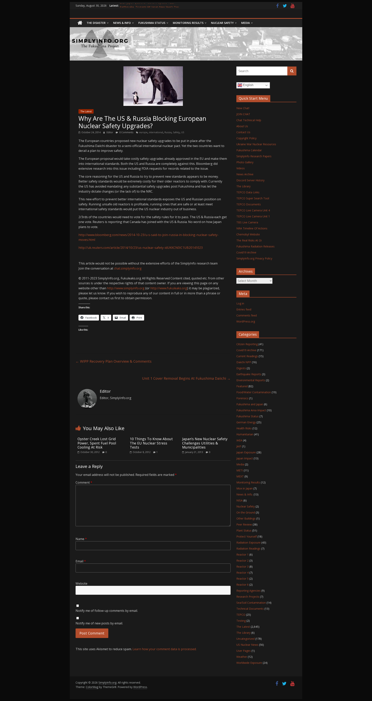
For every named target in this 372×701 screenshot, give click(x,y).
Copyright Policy (246, 138)
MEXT (240, 476)
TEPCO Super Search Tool (252, 198)
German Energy (246, 422)
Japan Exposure (246, 452)
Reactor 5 (242, 578)
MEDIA (245, 23)
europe (143, 132)
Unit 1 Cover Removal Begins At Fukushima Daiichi (186, 378)
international (156, 132)
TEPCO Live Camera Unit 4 (253, 210)
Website (81, 583)
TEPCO (240, 614)
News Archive (244, 174)
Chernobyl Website (248, 234)
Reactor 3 (242, 566)
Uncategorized (245, 638)
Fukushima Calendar (249, 150)
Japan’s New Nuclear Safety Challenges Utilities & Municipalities (204, 443)
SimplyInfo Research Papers (253, 156)
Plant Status (243, 530)
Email (81, 561)
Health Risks (244, 428)
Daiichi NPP (243, 362)
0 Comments (126, 132)
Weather (241, 657)
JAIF (238, 446)
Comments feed (246, 315)
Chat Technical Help (248, 120)
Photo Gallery (244, 162)
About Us (242, 126)
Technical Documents (250, 608)
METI (239, 470)
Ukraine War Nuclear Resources (256, 144)
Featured (242, 386)
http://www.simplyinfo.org (126, 288)
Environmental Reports (250, 380)
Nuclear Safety (222, 23)
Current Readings (247, 356)
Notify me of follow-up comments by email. (107, 611)
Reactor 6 (242, 584)
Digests (241, 368)
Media (240, 464)
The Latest (86, 111)
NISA (239, 500)
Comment (84, 482)
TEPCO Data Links (247, 192)
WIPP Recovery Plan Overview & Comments (114, 361)
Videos (240, 168)
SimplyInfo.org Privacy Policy (254, 258)
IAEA (239, 440)
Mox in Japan (244, 488)
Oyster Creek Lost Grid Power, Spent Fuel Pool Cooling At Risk (97, 443)
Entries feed (243, 309)
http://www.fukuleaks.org (168, 288)
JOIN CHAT (243, 114)
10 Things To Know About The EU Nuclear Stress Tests (151, 443)
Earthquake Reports (248, 374)
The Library (243, 186)
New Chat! (242, 108)
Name (81, 539)
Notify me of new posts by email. (99, 623)
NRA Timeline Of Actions (251, 228)
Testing (241, 620)
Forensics (242, 398)
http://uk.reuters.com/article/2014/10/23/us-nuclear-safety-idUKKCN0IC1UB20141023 (140, 247)
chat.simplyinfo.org (128, 268)
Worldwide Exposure (249, 663)
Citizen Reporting (247, 344)
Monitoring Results (188, 23)
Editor (110, 132)
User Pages (243, 651)
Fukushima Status (151, 23)
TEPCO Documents (248, 204)
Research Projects (247, 596)
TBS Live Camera (247, 222)
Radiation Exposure (248, 542)
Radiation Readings (248, 548)
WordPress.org (245, 321)
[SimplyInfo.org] (80, 23)
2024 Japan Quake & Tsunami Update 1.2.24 (147, 5)
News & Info (122, 23)
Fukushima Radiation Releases (255, 246)
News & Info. (244, 494)
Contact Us (243, 132)
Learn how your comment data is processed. (164, 649)
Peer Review (244, 524)
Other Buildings (246, 518)
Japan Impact (244, 458)
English (247, 85)
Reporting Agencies (248, 590)
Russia (167, 132)
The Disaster (96, 23)
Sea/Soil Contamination (251, 602)
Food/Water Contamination (253, 392)
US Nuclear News (247, 645)
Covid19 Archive (246, 252)
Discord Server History (250, 180)
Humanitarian (244, 434)
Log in (240, 303)
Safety (176, 132)
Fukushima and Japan (249, 404)
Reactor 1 (242, 554)
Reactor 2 (242, 560)
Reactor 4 (242, 572)
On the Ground (245, 512)
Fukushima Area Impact (251, 410)
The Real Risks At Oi (249, 240)
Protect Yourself (246, 536)
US (182, 132)
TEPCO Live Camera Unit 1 (253, 216)
